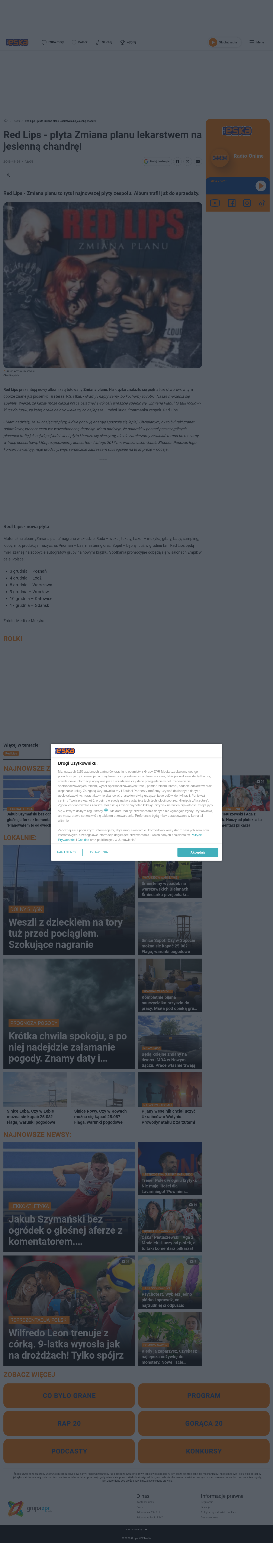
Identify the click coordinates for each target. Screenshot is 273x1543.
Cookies (83, 840)
